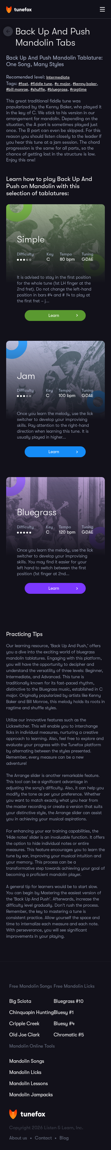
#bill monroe (17, 89)
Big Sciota (20, 1001)
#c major (62, 83)
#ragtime (78, 89)
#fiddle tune (41, 83)
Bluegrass (36, 512)
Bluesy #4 (64, 1023)
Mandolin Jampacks (31, 1095)
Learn (53, 315)
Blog (64, 1138)
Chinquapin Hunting (31, 1012)
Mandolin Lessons (28, 1083)
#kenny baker (85, 83)
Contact (43, 1138)
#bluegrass (57, 89)
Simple (30, 239)
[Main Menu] (102, 9)
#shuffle (38, 89)
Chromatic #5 (69, 1035)
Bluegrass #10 (69, 1001)
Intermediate (58, 77)
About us (18, 1138)
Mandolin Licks (25, 1072)
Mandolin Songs (26, 1061)
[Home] (24, 10)
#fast (23, 83)
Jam (26, 376)
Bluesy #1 (64, 1012)
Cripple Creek (24, 1023)
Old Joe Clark (24, 1035)
